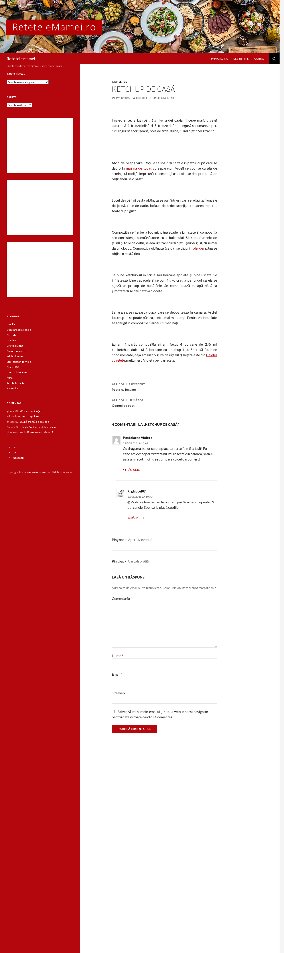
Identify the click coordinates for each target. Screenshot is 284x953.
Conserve (119, 81)
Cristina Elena (15, 345)
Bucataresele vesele (19, 329)
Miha (10, 377)
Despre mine (240, 58)
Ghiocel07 (13, 367)
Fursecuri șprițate (31, 411)
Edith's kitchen (15, 356)
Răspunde (133, 469)
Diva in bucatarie (16, 351)
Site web (118, 693)
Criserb (11, 335)
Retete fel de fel (16, 383)
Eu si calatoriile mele (19, 361)
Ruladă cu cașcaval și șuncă (37, 432)
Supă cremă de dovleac (35, 421)
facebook (18, 457)
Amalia (11, 324)
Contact (260, 58)
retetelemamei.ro (38, 472)
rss (14, 447)
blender (198, 248)
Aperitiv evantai (140, 539)
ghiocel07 (143, 98)
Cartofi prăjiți (138, 561)
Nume (117, 655)
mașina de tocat (139, 168)
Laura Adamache (17, 372)
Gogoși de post (128, 402)
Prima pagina (219, 58)
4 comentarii (166, 98)
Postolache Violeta (137, 438)
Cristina (11, 340)
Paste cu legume (128, 386)
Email (117, 674)
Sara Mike (12, 388)
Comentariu (122, 598)
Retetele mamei (21, 58)
